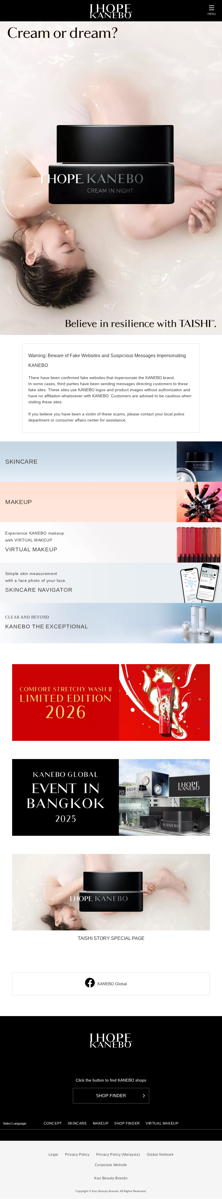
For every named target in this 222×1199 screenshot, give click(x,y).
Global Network (160, 1155)
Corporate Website (111, 1165)
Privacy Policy (77, 1155)
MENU (211, 10)
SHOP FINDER (127, 1123)
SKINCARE (77, 1123)
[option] (111, 178)
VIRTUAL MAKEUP (162, 1123)
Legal (53, 1155)
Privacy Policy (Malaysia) (118, 1155)
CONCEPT (53, 1123)
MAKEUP (101, 1123)
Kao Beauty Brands (110, 1178)
